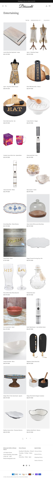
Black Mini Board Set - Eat (9, 121)
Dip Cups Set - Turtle (31, 189)
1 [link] (22, 438)
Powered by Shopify (23, 476)
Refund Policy (38, 454)
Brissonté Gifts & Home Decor (13, 476)
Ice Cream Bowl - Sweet (8, 327)
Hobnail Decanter (31, 292)
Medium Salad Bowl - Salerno (33, 430)
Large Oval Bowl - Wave (8, 361)
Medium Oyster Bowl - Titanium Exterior (12, 430)
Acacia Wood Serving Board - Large (11, 52)
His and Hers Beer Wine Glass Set (11, 292)
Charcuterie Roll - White (9, 189)
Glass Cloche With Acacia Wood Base (35, 224)
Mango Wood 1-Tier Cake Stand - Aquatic (12, 395)
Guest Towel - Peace (8, 258)
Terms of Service (39, 460)
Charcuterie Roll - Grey (32, 155)
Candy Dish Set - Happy (32, 121)
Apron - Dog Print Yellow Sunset (10, 86)
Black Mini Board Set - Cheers (34, 86)
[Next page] (30, 438)
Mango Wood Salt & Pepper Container (35, 395)
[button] (2, 6)
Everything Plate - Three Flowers (11, 224)
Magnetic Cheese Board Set (33, 361)
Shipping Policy (39, 457)
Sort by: (27, 20)
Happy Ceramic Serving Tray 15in (35, 258)
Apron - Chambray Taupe (32, 52)
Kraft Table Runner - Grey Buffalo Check (36, 327)
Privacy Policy (38, 451)
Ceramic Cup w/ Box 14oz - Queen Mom (12, 155)
